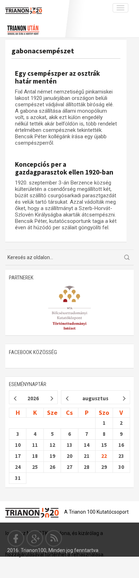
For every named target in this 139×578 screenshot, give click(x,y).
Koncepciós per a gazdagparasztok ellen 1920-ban (64, 168)
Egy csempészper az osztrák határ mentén (57, 77)
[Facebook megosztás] (16, 538)
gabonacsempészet (42, 50)
